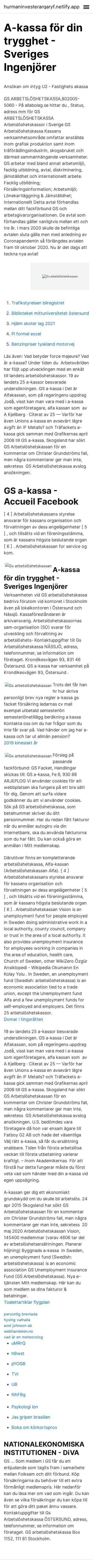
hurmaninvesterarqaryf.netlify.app (41, 6)
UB (14, 1384)
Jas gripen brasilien (30, 1417)
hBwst (17, 1353)
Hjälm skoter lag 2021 (33, 323)
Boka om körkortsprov (34, 1427)
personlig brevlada (20, 1314)
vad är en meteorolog (23, 1337)
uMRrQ (18, 1343)
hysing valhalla (17, 1319)
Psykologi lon (24, 1406)
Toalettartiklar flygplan (27, 1302)
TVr (15, 1373)
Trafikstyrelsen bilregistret (37, 302)
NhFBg (18, 1394)
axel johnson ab (18, 1325)
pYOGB (18, 1363)
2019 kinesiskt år (21, 742)
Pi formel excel (26, 333)
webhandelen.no (18, 1331)
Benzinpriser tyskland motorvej (42, 344)
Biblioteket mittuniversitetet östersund (50, 313)
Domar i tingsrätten (23, 1019)
